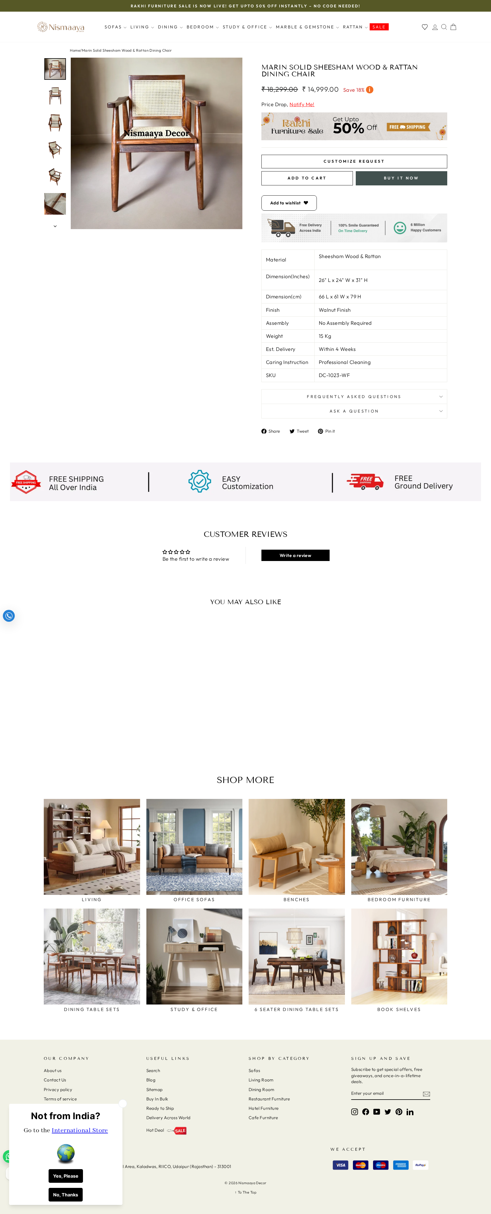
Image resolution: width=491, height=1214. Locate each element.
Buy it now (401, 178)
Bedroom (201, 27)
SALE (379, 27)
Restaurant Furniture (269, 1099)
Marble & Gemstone (306, 27)
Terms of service (60, 1099)
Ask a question (354, 411)
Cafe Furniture (263, 1117)
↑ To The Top (245, 1192)
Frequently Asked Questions (354, 396)
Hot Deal (155, 1130)
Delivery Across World (168, 1117)
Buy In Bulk (157, 1099)
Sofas (114, 27)
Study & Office (246, 27)
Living (140, 27)
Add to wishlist (285, 203)
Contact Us (55, 1080)
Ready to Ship (160, 1108)
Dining (169, 27)
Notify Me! (302, 104)
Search (153, 1070)
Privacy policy (58, 1089)
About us (53, 1070)
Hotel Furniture (264, 1108)
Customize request (354, 161)
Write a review (295, 555)
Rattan (354, 27)
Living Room (261, 1080)
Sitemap (154, 1089)
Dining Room (261, 1089)
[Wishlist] (424, 27)
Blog (151, 1080)
